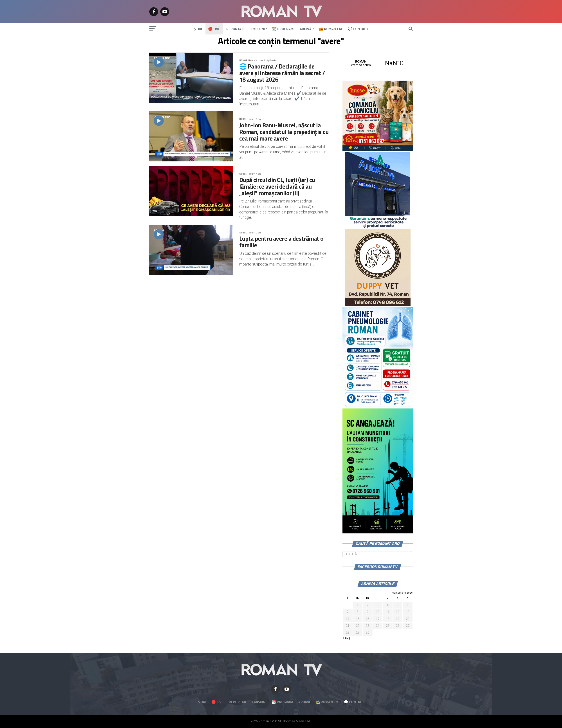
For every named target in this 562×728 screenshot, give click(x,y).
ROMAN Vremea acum (377, 63)
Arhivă (306, 28)
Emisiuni (258, 28)
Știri (198, 28)
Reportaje (235, 28)
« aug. (346, 638)
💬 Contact (358, 28)
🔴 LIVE (214, 28)
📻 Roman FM (330, 28)
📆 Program (283, 28)
